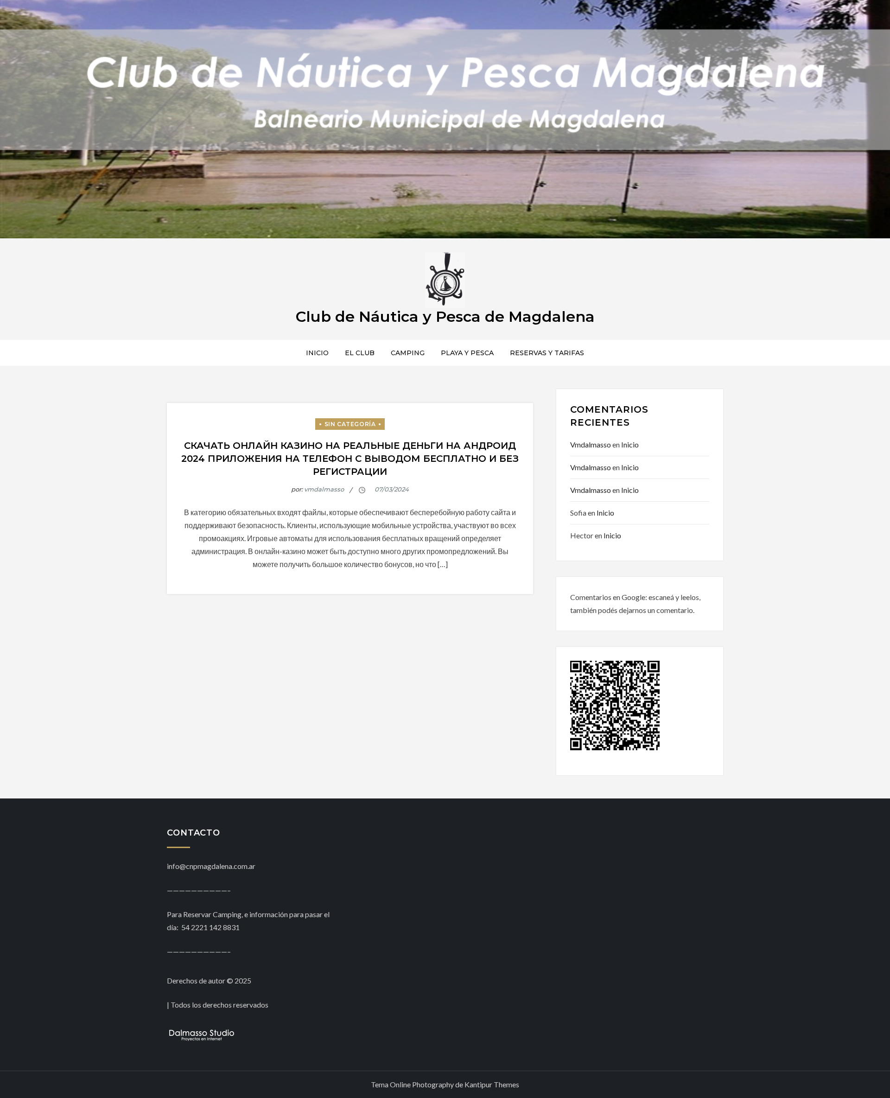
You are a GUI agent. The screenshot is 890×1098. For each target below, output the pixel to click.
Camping (408, 353)
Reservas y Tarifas (547, 353)
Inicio (317, 353)
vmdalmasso (324, 489)
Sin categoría (350, 424)
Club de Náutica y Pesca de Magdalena (445, 316)
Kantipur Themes (491, 1084)
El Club (360, 353)
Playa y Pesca (467, 353)
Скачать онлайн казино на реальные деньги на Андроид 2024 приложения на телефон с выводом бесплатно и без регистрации (350, 458)
